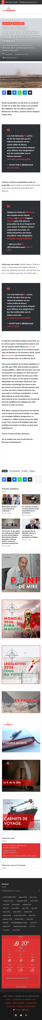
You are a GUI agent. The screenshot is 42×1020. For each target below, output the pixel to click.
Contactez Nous (31, 1003)
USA (6, 930)
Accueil (7, 999)
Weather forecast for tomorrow (17, 978)
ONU (32, 915)
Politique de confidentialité (26, 1006)
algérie (23, 897)
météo (7, 915)
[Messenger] (14, 92)
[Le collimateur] (9, 9)
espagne (27, 904)
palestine (7, 919)
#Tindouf (11, 218)
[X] (9, 92)
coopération (21, 901)
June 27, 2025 (13, 168)
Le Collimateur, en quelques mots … (24, 999)
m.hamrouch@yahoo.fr (11, 848)
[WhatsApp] (19, 92)
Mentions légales (18, 1003)
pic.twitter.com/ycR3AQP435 (19, 238)
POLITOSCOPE (18, 23)
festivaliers (10, 355)
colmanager (8, 54)
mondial (28, 912)
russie (33, 923)
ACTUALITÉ (7, 23)
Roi (5, 923)
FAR (6, 908)
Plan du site (11, 1006)
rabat (29, 919)
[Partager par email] (30, 92)
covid (34, 901)
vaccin (16, 930)
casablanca (8, 901)
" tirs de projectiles (14, 471)
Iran (34, 908)
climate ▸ (21, 987)
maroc (17, 912)
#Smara (10, 221)
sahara (6, 926)
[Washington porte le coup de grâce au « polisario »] (11, 499)
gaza (25, 908)
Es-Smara (25, 471)
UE (32, 926)
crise (6, 904)
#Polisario (29, 212)
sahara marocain (20, 926)
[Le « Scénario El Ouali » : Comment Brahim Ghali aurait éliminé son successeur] (31, 499)
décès (16, 904)
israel (6, 912)
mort (30, 347)
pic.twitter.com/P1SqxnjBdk (18, 159)
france (15, 908)
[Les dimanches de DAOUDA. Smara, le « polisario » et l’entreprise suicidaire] (31, 524)
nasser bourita (20, 915)
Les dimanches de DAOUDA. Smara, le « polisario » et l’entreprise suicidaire (30, 534)
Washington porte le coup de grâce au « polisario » (9, 509)
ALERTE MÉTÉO (9, 897)
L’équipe (8, 1003)
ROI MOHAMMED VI (19, 923)
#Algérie (21, 218)
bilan (33, 897)
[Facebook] (4, 92)
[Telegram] (25, 92)
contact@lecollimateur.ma (17, 845)
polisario (32, 471)
